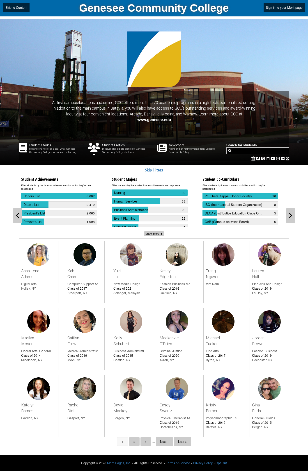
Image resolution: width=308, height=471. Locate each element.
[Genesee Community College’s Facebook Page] (258, 158)
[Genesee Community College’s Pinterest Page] (287, 158)
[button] (17, 215)
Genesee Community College (154, 8)
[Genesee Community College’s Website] (253, 158)
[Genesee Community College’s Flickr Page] (283, 158)
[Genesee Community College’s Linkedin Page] (268, 158)
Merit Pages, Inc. (119, 463)
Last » (182, 441)
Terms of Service (178, 463)
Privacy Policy (203, 463)
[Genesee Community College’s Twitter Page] (263, 158)
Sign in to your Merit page (284, 7)
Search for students (241, 145)
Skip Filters (154, 170)
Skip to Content (16, 7)
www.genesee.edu (154, 119)
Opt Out (221, 463)
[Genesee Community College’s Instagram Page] (278, 158)
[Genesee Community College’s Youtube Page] (273, 158)
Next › (164, 441)
